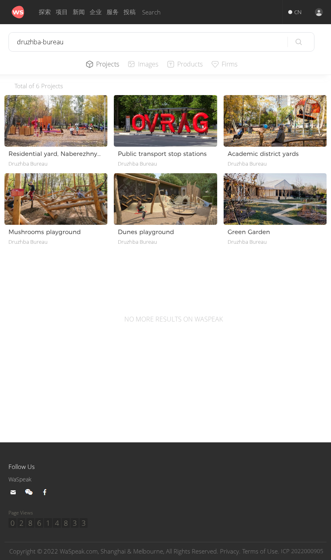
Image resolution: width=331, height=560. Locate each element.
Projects (107, 64)
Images (148, 64)
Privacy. (230, 551)
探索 (45, 12)
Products (190, 64)
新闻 (79, 12)
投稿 (130, 12)
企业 (96, 12)
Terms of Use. (260, 551)
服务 (113, 12)
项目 (62, 12)
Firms (229, 64)
